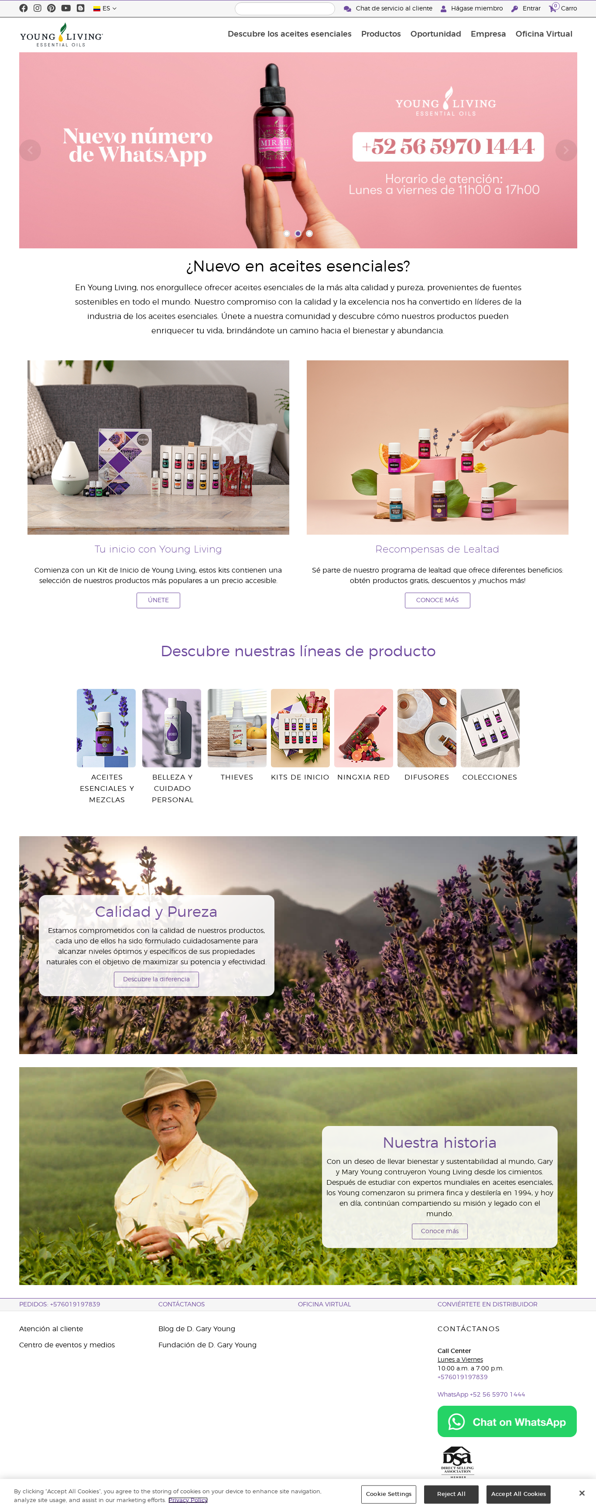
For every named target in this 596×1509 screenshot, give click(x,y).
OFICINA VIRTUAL (324, 1305)
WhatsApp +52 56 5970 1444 (481, 1395)
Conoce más (440, 1231)
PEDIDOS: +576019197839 (59, 1305)
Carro (565, 7)
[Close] (582, 1493)
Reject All (451, 1494)
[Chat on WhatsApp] (507, 1421)
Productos (381, 34)
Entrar (531, 9)
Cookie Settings (388, 1494)
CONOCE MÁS (437, 600)
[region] (298, 1494)
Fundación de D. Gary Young (207, 1345)
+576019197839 (463, 1377)
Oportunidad (436, 34)
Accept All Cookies (518, 1494)
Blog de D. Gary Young (196, 1329)
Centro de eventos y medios (67, 1345)
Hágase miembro (477, 9)
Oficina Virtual (544, 34)
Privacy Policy (188, 1500)
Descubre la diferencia (156, 980)
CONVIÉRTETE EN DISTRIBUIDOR (488, 1305)
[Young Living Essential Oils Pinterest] (51, 8)
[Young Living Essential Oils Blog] (81, 8)
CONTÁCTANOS (181, 1305)
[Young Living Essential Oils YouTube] (66, 8)
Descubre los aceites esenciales (290, 34)
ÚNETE (158, 600)
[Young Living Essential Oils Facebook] (23, 8)
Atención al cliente (51, 1329)
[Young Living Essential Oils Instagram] (37, 8)
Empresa (488, 34)
